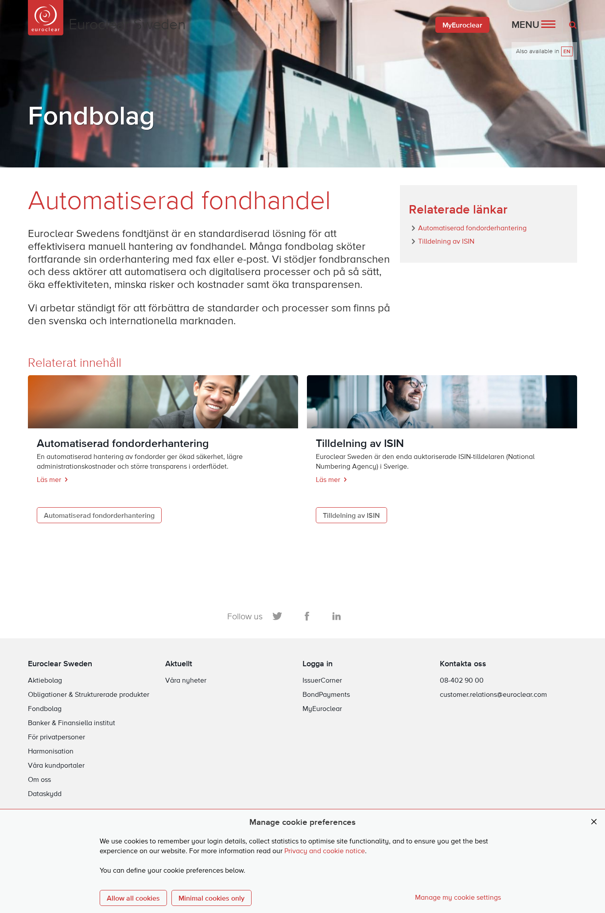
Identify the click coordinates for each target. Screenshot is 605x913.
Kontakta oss (463, 663)
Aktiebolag (45, 680)
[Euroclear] (45, 17)
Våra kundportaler (56, 765)
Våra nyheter (185, 680)
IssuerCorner (322, 680)
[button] (533, 24)
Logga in (317, 663)
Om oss (39, 780)
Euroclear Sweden (60, 663)
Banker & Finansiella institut (71, 723)
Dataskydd (45, 794)
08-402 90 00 (462, 680)
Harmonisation (51, 751)
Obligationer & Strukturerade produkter (88, 695)
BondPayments (326, 695)
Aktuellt (178, 663)
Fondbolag (45, 709)
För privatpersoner (56, 737)
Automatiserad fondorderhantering (99, 515)
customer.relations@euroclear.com (493, 695)
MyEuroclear (462, 25)
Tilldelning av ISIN (351, 515)
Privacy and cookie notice (324, 851)
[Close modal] (594, 822)
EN (566, 51)
